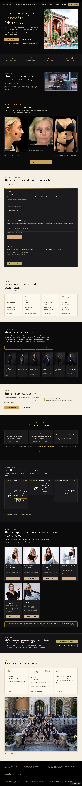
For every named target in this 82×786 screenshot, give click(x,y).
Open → (25, 480)
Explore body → (47, 313)
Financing (12, 774)
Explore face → (10, 313)
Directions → (9, 691)
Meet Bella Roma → (66, 313)
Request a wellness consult (67, 641)
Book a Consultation (73, 4)
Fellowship (56, 4)
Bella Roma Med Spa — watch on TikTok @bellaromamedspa (71, 491)
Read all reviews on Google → (41, 451)
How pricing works (12, 407)
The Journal (75, 766)
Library (50, 4)
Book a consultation (12, 39)
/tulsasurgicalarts (11, 514)
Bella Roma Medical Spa (29, 767)
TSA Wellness (27, 769)
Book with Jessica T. (68, 578)
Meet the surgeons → (14, 210)
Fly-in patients (18, 774)
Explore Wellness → (14, 263)
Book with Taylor (31, 616)
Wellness (44, 4)
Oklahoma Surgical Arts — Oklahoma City (32, 766)
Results (25, 4)
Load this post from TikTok (9, 495)
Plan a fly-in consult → (61, 691)
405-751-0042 (34, 680)
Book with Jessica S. (13, 578)
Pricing (35, 4)
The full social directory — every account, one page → (20, 500)
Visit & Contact (28, 776)
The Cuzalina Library (67, 766)
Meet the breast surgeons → (31, 313)
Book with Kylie (50, 578)
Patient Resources (8, 776)
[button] (61, 81)
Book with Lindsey (32, 578)
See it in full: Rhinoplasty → (10, 290)
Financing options (26, 407)
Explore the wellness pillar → (67, 645)
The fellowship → (28, 348)
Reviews (59, 767)
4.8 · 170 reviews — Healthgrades (29, 43)
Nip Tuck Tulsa (71, 511)
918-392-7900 (72, 624)
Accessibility (21, 776)
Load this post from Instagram (36, 488)
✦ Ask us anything (75, 783)
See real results (26, 39)
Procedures (19, 4)
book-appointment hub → (60, 624)
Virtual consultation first (61, 676)
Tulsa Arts (8, 4)
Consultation (7, 774)
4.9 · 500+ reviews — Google (12, 43)
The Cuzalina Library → (45, 348)
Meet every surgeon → (13, 348)
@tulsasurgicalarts (12, 511)
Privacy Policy (16, 776)
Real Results (50, 767)
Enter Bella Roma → (14, 236)
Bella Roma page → (31, 542)
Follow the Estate (36, 769)
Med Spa (39, 4)
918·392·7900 (63, 4)
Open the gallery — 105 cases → (41, 162)
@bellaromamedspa (27, 511)
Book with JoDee (13, 616)
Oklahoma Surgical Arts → (37, 691)
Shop (31, 769)
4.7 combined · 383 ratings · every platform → (16, 47)
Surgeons (30, 4)
